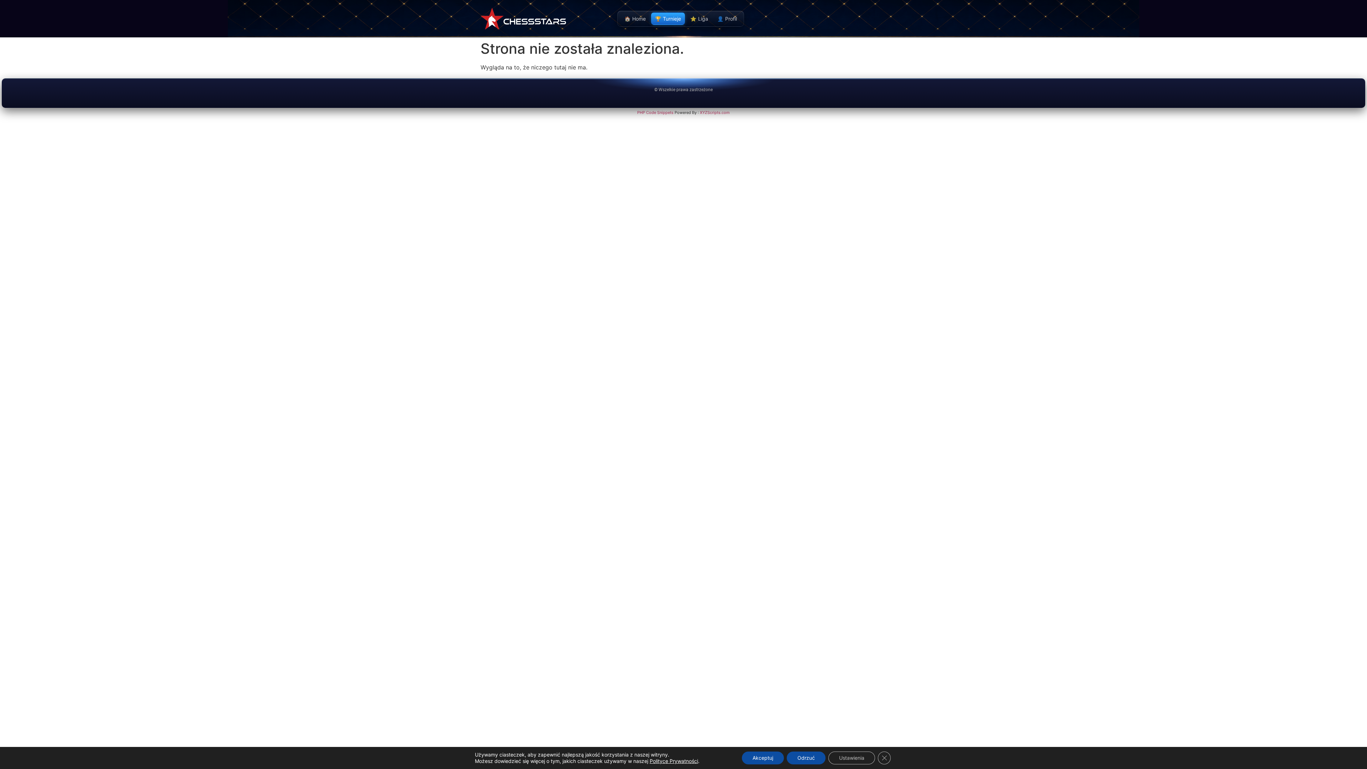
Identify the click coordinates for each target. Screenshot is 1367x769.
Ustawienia (851, 758)
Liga (699, 19)
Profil (727, 19)
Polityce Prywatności (674, 761)
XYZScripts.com (715, 112)
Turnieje (668, 19)
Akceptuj (763, 758)
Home (635, 19)
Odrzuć (806, 758)
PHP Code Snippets (655, 112)
